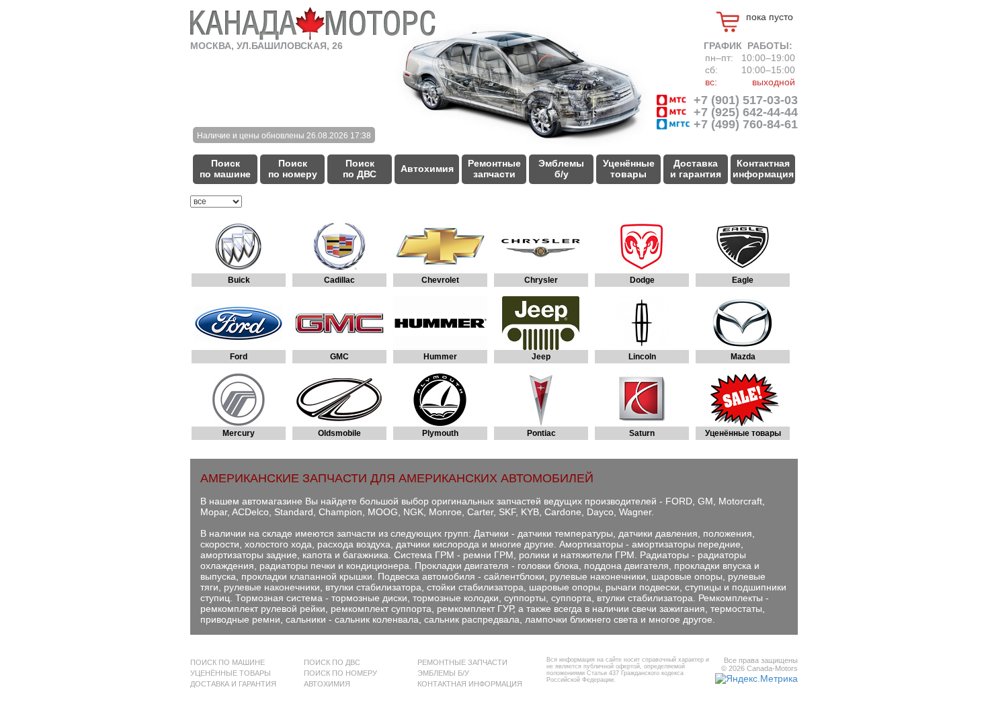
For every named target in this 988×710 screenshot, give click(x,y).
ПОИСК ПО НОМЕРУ (340, 673)
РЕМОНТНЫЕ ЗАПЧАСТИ (462, 662)
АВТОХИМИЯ (327, 684)
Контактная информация (763, 169)
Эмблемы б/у (561, 169)
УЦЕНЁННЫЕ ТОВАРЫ (230, 673)
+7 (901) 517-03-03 (744, 100)
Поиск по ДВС (359, 169)
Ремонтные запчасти (494, 169)
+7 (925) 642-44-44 (744, 112)
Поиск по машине (225, 169)
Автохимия (427, 169)
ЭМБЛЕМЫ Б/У (443, 673)
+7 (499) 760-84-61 (744, 124)
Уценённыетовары (629, 169)
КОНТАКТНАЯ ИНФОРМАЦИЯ (469, 684)
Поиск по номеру (292, 169)
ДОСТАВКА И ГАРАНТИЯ (233, 684)
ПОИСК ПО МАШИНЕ (227, 662)
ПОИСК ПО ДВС (332, 662)
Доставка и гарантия (695, 169)
